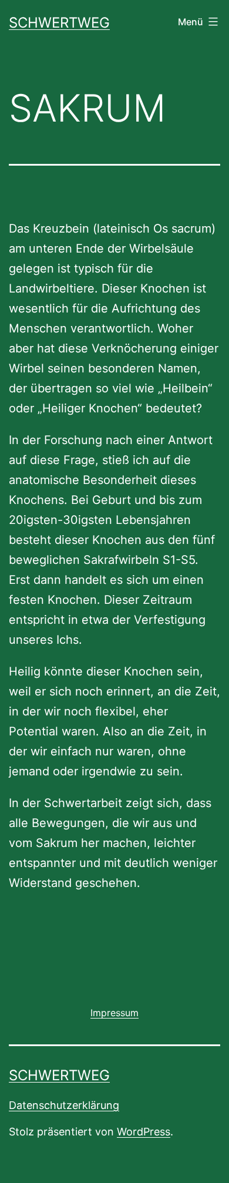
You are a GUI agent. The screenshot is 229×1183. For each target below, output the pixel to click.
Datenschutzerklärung (64, 1105)
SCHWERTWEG (59, 22)
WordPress (143, 1131)
